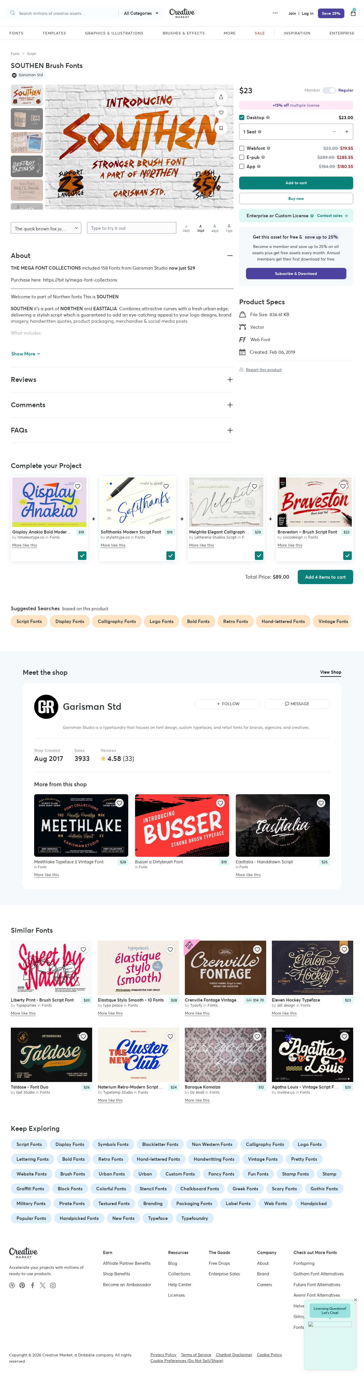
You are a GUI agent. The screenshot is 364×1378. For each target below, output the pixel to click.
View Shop (330, 672)
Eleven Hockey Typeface (296, 1000)
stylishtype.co (118, 537)
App (251, 166)
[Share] (221, 97)
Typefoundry (194, 1218)
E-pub (253, 157)
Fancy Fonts (221, 1174)
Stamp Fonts (295, 1174)
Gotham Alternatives (318, 1273)
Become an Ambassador (127, 1284)
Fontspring (304, 1263)
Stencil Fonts (153, 1188)
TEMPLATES (54, 33)
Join (292, 13)
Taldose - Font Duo (29, 1087)
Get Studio (25, 1092)
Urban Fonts (112, 1174)
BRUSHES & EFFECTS (184, 33)
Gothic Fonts (324, 1188)
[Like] (221, 112)
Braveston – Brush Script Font (307, 532)
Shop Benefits (116, 1273)
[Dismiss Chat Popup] (355, 1300)
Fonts (15, 53)
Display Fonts (69, 1144)
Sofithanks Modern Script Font (131, 532)
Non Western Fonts (212, 1144)
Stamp (329, 1174)
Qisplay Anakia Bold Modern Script (47, 532)
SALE (260, 33)
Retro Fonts (110, 1159)
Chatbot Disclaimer (234, 1354)
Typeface (158, 1218)
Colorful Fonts (111, 1188)
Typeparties (26, 1005)
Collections (179, 1273)
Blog (172, 1263)
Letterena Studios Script (216, 537)
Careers (264, 1284)
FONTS (16, 33)
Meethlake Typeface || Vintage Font (69, 861)
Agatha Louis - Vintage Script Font (306, 1087)
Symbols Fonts (113, 1144)
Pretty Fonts (304, 1159)
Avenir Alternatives (316, 1295)
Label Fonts (238, 1203)
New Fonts (123, 1218)
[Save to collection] (221, 128)
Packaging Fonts (194, 1203)
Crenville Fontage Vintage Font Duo (220, 1000)
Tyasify (196, 1005)
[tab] (27, 95)
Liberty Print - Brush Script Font (42, 1000)
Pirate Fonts (72, 1203)
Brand (263, 1273)
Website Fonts (31, 1174)
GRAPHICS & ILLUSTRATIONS (114, 33)
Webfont (256, 148)
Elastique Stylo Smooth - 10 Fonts (131, 1000)
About (263, 1263)
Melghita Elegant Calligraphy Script (224, 532)
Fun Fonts (258, 1174)
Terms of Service (196, 1354)
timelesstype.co (31, 537)
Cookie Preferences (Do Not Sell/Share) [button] (186, 1360)
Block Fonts (70, 1188)
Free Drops (219, 1263)
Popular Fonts (31, 1218)
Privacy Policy (163, 1354)
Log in (307, 13)
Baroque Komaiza (202, 1087)
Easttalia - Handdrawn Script (264, 861)
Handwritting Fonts (214, 1159)
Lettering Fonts (32, 1159)
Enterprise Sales (224, 1273)
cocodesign (293, 537)
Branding (153, 1203)
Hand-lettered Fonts (158, 1159)
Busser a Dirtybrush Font (159, 861)
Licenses (176, 1295)
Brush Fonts (72, 1174)
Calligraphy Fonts (265, 1144)
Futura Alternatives (316, 1284)
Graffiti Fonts (30, 1188)
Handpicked (314, 1203)
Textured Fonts (114, 1203)
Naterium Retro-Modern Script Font (133, 1087)
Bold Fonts (73, 1159)
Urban (145, 1174)
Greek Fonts (245, 1188)
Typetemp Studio (118, 1092)
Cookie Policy (269, 1354)
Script (31, 53)
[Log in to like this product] (77, 486)
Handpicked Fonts (79, 1218)
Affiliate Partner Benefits (127, 1263)
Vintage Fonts (263, 1159)
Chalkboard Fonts (199, 1188)
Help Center (179, 1284)
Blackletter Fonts (160, 1144)
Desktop (255, 117)
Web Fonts (275, 1203)
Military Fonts (31, 1203)
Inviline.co (286, 1092)
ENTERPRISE (342, 33)
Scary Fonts (284, 1188)
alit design (286, 1005)
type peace (113, 1005)
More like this (24, 545)
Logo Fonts (310, 1144)
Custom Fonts (180, 1174)
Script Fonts (29, 1144)
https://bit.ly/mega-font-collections (80, 280)
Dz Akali (197, 1092)
